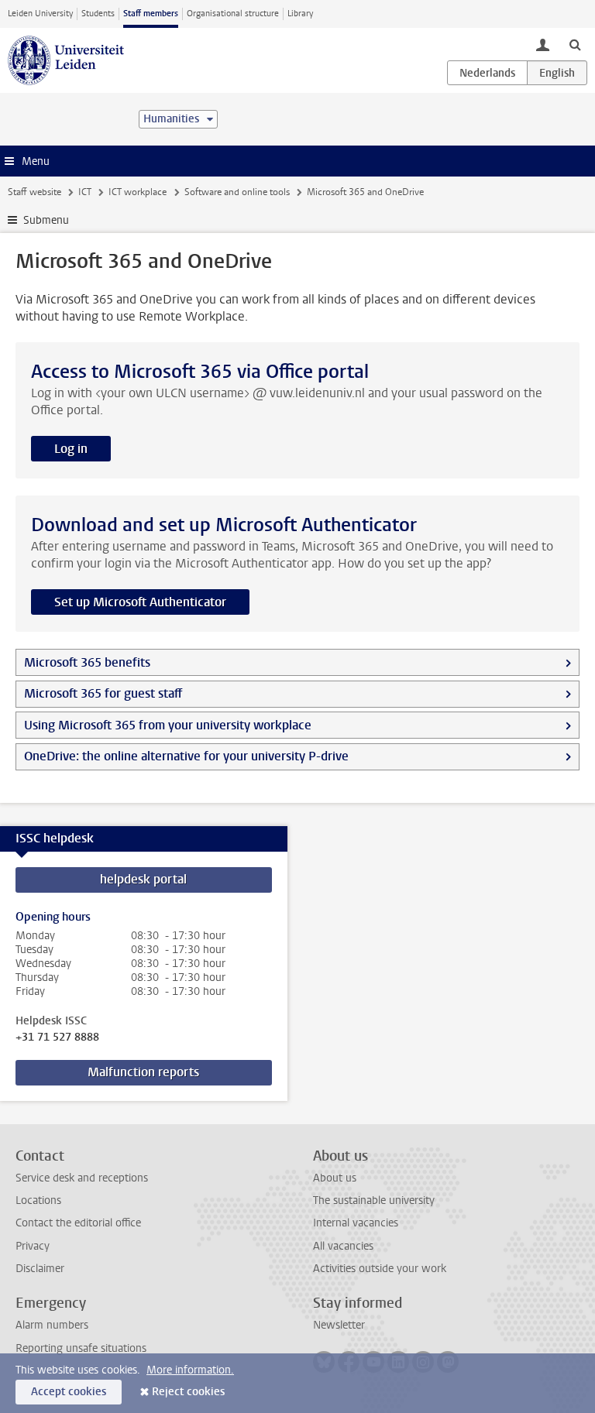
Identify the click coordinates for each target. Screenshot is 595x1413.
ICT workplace (137, 192)
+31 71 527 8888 (57, 1037)
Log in (71, 449)
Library (300, 13)
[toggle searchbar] (574, 44)
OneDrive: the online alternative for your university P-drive (186, 756)
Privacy (32, 1246)
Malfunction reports (143, 1072)
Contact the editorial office (78, 1223)
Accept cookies (68, 1391)
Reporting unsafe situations (80, 1348)
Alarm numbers (51, 1325)
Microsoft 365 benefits (87, 662)
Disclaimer (39, 1268)
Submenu (46, 220)
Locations (38, 1200)
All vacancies (343, 1246)
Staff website (34, 192)
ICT (84, 192)
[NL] (487, 72)
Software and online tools (237, 192)
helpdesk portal (143, 879)
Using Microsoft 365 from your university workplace (167, 725)
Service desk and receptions (81, 1178)
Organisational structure (233, 13)
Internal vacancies (355, 1223)
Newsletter (339, 1325)
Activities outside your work (379, 1268)
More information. (190, 1370)
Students (98, 13)
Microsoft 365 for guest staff (103, 693)
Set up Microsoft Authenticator (140, 602)
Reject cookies (188, 1391)
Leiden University (40, 13)
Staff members (150, 13)
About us (334, 1178)
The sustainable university (374, 1200)
